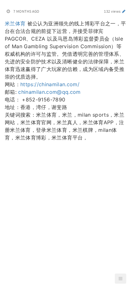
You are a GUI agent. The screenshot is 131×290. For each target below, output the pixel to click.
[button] (120, 279)
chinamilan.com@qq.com (49, 92)
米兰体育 (15, 23)
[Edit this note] (123, 11)
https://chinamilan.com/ (49, 84)
